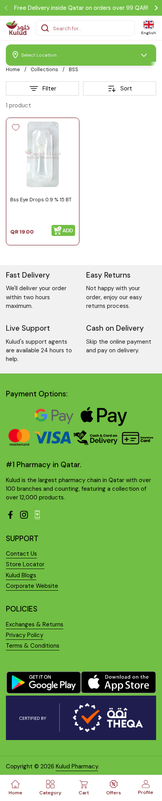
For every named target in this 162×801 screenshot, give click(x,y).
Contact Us (21, 554)
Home (13, 69)
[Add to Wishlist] (15, 127)
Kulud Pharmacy (77, 766)
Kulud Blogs (21, 575)
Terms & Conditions (32, 646)
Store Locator (25, 564)
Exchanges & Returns (34, 624)
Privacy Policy (24, 635)
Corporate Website (32, 586)
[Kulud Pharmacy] (17, 28)
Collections (44, 69)
